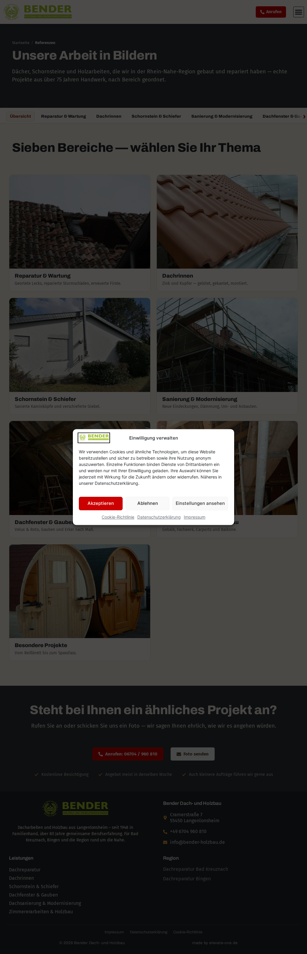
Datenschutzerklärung (159, 517)
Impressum (194, 517)
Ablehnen (147, 503)
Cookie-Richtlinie (118, 517)
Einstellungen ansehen (200, 503)
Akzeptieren (101, 503)
